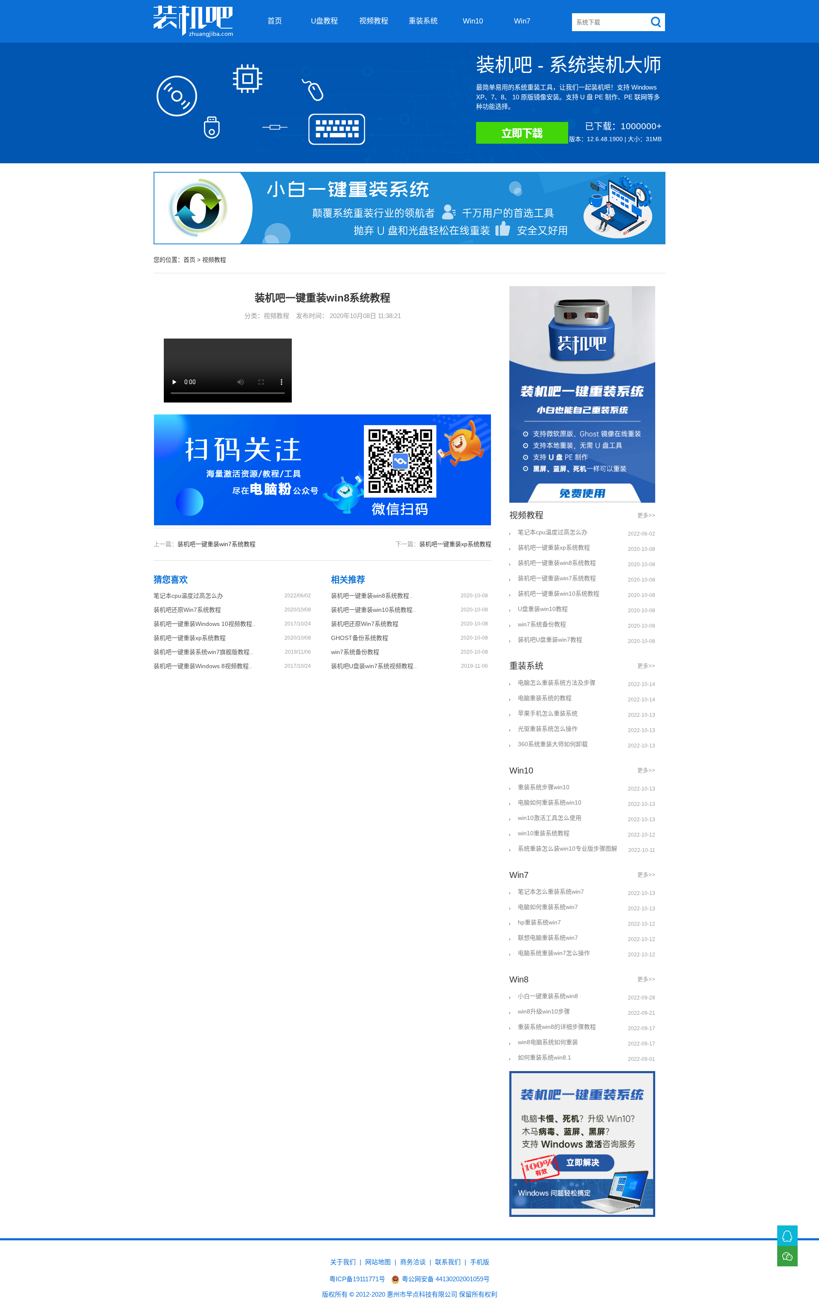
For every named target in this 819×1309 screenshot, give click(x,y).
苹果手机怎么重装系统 (548, 713)
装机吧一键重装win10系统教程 (558, 593)
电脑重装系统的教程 (545, 698)
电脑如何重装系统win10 (549, 802)
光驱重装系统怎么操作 (548, 728)
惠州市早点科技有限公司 (422, 1294)
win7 (522, 21)
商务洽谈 (413, 1262)
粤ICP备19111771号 (357, 1279)
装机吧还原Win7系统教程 (187, 609)
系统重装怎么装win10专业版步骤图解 (567, 848)
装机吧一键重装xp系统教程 (455, 544)
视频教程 (373, 21)
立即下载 (535, 135)
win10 (473, 21)
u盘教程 (324, 21)
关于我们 (343, 1262)
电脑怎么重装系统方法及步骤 (556, 682)
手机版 (479, 1262)
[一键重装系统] (193, 21)
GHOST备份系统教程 (359, 637)
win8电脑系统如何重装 (548, 1042)
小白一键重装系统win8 (548, 996)
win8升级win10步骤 (544, 1011)
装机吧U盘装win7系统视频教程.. (374, 666)
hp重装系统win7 (539, 922)
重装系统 (423, 21)
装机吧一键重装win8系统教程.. (371, 595)
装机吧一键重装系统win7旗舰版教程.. (203, 652)
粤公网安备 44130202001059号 (446, 1279)
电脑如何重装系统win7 (548, 907)
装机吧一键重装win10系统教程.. (373, 609)
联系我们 (448, 1262)
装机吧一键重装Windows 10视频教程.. (205, 623)
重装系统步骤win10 (543, 787)
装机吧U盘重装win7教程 (550, 639)
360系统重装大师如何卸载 (553, 744)
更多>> (646, 515)
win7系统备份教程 (355, 652)
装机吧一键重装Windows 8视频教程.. (203, 666)
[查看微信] (787, 1256)
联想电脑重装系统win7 (548, 937)
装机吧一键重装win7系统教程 (216, 544)
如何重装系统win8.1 (544, 1057)
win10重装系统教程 (543, 833)
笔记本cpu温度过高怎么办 (188, 595)
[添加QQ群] (787, 1235)
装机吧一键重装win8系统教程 (557, 562)
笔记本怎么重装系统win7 (551, 891)
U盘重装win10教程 (543, 608)
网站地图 (378, 1262)
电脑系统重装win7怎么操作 (554, 953)
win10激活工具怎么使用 (549, 817)
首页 (274, 21)
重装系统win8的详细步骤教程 (557, 1026)
